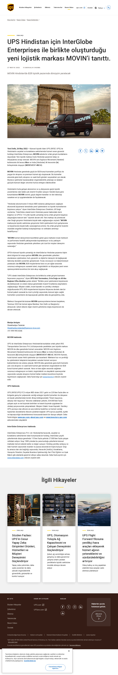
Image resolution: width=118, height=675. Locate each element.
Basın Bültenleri (32, 20)
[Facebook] (62, 608)
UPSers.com (40, 610)
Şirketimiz (38, 7)
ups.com (81, 7)
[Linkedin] (80, 608)
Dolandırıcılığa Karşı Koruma (16, 635)
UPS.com (39, 605)
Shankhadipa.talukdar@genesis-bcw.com (23, 328)
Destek (91, 8)
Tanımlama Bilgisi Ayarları (55, 667)
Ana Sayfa (11, 20)
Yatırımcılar (58, 7)
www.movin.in (48, 377)
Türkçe (100, 8)
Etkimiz (47, 7)
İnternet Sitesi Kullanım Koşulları (57, 635)
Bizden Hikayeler (25, 7)
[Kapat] (68, 650)
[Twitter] (68, 608)
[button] (109, 7)
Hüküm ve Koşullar (36, 635)
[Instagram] (74, 608)
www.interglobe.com (15, 458)
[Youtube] (62, 614)
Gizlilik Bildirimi (77, 635)
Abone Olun (99, 615)
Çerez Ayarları (90, 635)
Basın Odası (69, 7)
